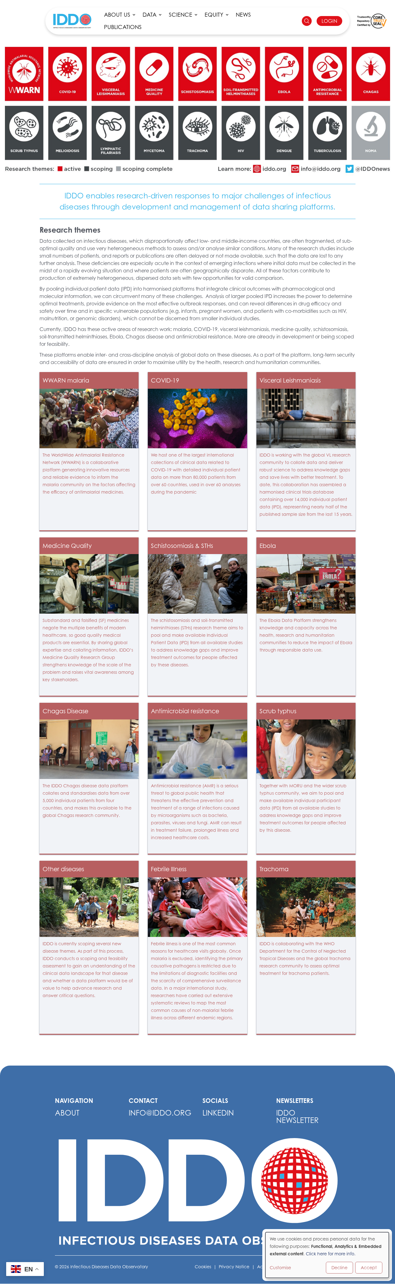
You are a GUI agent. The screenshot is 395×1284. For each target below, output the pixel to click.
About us (117, 14)
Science (180, 14)
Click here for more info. (331, 1253)
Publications (123, 27)
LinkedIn (218, 1112)
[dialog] (327, 1255)
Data (149, 14)
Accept (369, 1267)
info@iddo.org (160, 1112)
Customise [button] (280, 1267)
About (67, 1112)
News (243, 14)
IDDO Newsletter (297, 1116)
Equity (214, 14)
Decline (339, 1267)
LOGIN (329, 21)
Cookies (203, 1266)
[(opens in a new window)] (372, 21)
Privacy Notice (234, 1266)
